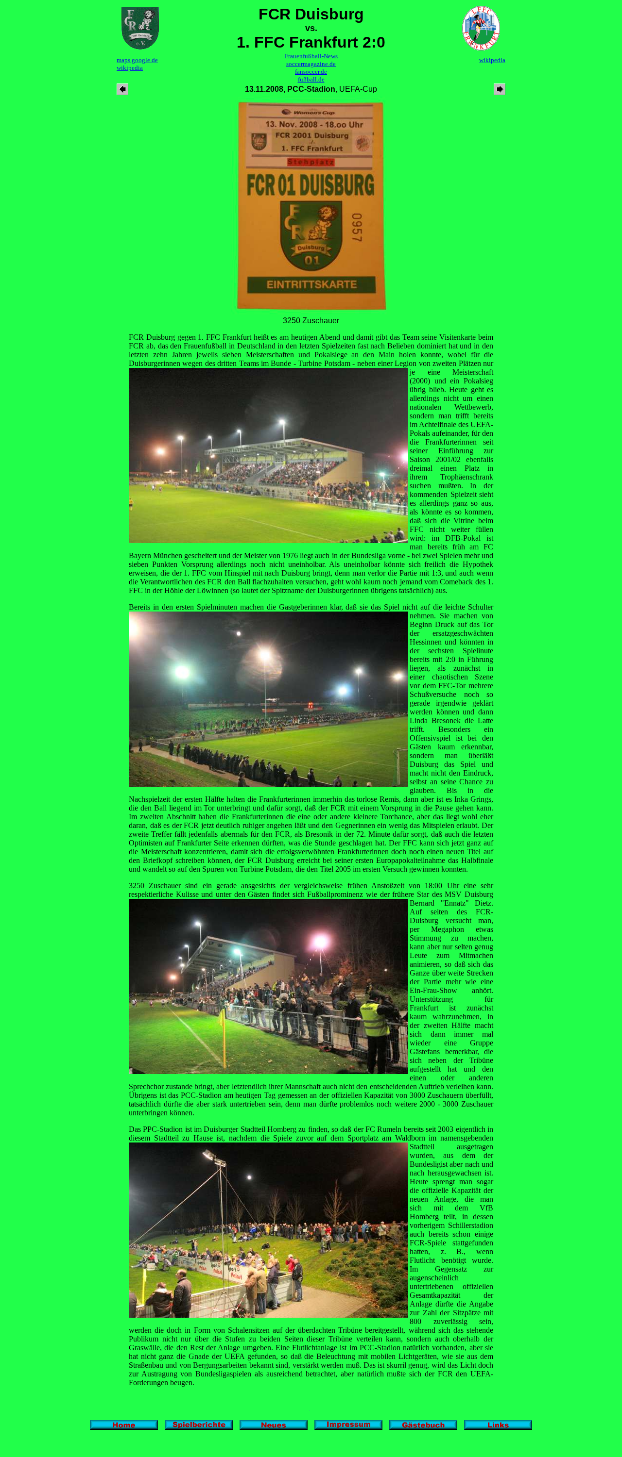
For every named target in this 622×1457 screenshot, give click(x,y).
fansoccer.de (311, 71)
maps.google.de (137, 60)
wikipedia (130, 67)
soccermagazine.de (311, 63)
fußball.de (311, 79)
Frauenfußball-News (311, 56)
